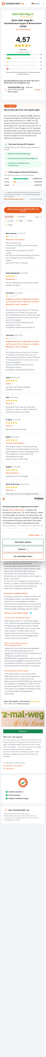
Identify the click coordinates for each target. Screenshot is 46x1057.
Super (8, 384)
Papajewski (10, 279)
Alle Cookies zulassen (23, 542)
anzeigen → (38, 90)
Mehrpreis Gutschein (15, 239)
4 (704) (9, 221)
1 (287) (8, 225)
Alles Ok (9, 403)
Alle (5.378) (9, 217)
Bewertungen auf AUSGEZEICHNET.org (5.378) (23, 210)
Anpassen (22, 549)
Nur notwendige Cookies (23, 556)
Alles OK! (9, 490)
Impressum (9, 769)
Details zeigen (34, 535)
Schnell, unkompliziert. (15, 443)
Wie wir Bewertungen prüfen (14, 199)
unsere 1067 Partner (17, 510)
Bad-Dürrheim (12, 473)
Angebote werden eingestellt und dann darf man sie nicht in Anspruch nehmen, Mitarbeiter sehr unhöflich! (22, 302)
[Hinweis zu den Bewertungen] (31, 613)
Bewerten (23, 731)
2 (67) (28, 221)
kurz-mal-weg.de (23, 29)
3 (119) (19, 221)
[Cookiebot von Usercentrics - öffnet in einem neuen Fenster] (34, 498)
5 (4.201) (20, 217)
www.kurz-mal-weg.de (14, 766)
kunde (8, 426)
